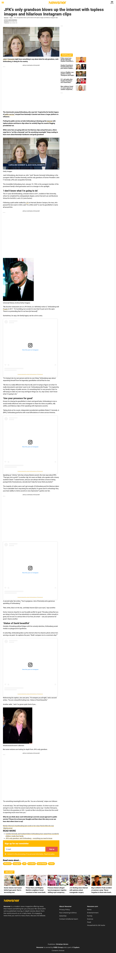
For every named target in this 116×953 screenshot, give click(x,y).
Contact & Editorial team (68, 919)
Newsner (6, 17)
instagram (16, 864)
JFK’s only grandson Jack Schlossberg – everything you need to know (29, 838)
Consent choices (58, 950)
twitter (51, 864)
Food (89, 922)
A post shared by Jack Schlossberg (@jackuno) (30, 374)
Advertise (62, 916)
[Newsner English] (57, 2)
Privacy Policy (64, 910)
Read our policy (49, 854)
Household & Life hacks (96, 925)
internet (49, 121)
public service (9, 114)
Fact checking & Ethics (68, 913)
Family (89, 916)
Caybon (76, 947)
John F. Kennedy (8, 59)
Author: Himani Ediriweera (10, 20)
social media (41, 864)
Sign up (51, 849)
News (11, 17)
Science (90, 919)
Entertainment (92, 913)
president (31, 864)
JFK (27, 202)
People (5, 309)
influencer (7, 864)
